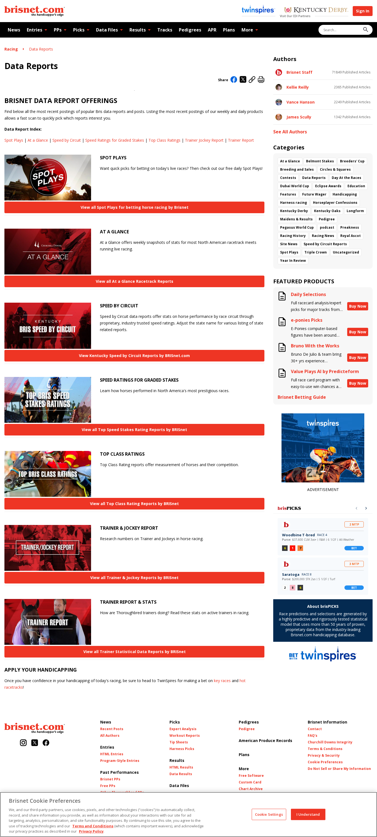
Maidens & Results (296, 219)
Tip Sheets (178, 742)
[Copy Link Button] (252, 80)
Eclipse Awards (328, 186)
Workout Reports (184, 735)
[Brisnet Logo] (34, 11)
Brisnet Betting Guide (302, 397)
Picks (78, 30)
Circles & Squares (335, 169)
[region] (188, 814)
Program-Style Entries (119, 761)
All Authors (110, 735)
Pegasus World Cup (297, 227)
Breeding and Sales (297, 169)
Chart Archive (251, 789)
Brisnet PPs (110, 779)
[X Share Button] (243, 80)
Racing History (293, 235)
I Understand (308, 814)
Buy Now (357, 306)
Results (137, 30)
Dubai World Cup (294, 186)
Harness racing (293, 202)
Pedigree (327, 219)
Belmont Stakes (320, 161)
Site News (289, 244)
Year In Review (293, 260)
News (14, 30)
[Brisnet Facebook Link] (46, 743)
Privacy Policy (91, 831)
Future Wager (314, 194)
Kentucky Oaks (327, 210)
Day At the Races (346, 177)
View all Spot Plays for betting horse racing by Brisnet (135, 207)
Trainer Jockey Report (204, 140)
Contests (288, 177)
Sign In (362, 11)
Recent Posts (111, 729)
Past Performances (119, 772)
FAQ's (312, 735)
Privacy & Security (324, 755)
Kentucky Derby (294, 210)
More (247, 30)
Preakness (349, 227)
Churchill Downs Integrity (330, 742)
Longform (355, 210)
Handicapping (345, 194)
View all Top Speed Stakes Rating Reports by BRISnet (134, 429)
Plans (229, 30)
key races (222, 680)
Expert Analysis (183, 729)
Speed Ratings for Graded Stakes (114, 140)
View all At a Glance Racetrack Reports (134, 281)
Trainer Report (241, 140)
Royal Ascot (350, 235)
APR (212, 30)
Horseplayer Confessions (335, 202)
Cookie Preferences (325, 762)
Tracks (164, 30)
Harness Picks (181, 749)
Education (356, 186)
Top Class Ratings (164, 140)
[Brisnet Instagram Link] (23, 743)
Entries (34, 30)
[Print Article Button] (261, 80)
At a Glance (38, 140)
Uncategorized (346, 252)
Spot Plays (13, 140)
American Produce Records (265, 740)
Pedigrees (190, 30)
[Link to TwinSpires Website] (258, 10)
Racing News (323, 235)
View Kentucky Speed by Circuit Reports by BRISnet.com (134, 355)
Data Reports (41, 49)
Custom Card (250, 782)
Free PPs (107, 786)
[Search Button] (365, 30)
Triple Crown (315, 252)
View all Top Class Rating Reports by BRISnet (134, 503)
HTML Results (181, 767)
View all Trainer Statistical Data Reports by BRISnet (134, 651)
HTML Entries (111, 754)
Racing (11, 49)
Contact (315, 729)
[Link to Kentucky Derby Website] (316, 10)
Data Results (180, 774)
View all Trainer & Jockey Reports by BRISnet (134, 577)
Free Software (251, 775)
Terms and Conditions (92, 825)
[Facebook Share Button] (233, 80)
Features (288, 194)
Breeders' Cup (352, 161)
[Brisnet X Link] (34, 743)
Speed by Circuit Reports (325, 244)
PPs (58, 30)
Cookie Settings (269, 814)
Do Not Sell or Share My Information (339, 769)
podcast (327, 227)
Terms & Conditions (325, 749)
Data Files (107, 30)
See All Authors (290, 132)
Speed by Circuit (66, 140)
